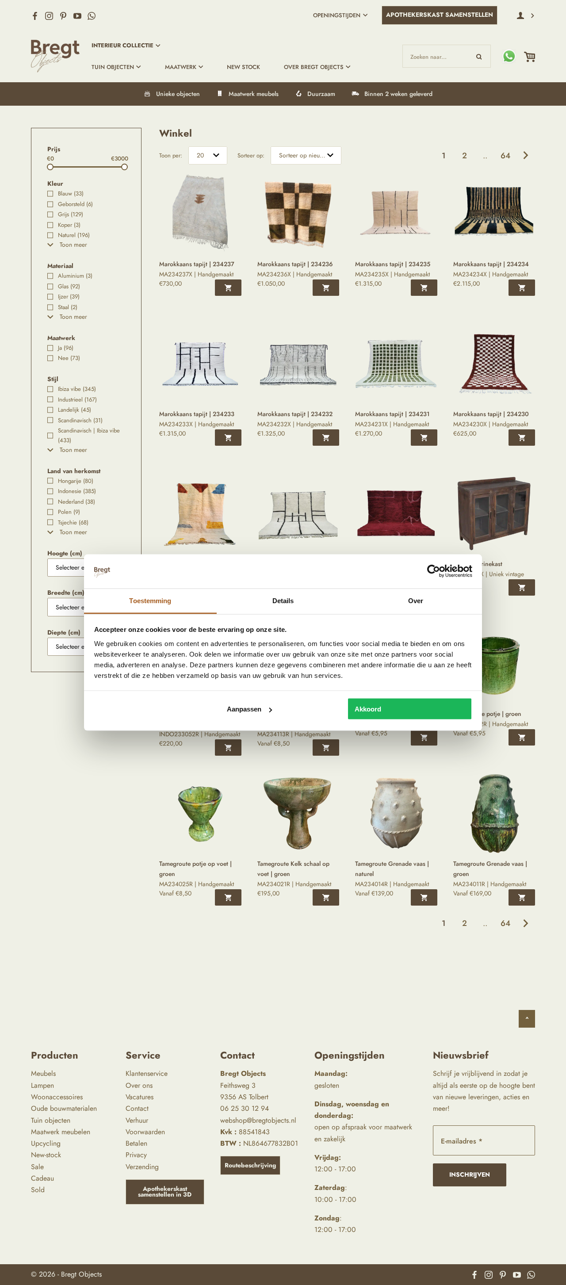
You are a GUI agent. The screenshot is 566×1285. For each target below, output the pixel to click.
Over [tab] (415, 600)
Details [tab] (283, 600)
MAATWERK (180, 67)
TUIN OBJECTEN (113, 67)
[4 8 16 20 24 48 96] (207, 155)
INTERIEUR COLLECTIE (122, 45)
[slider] (50, 167)
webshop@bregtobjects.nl (258, 1120)
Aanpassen (244, 709)
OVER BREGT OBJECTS (314, 67)
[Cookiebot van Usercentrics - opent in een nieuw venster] (433, 571)
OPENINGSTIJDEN (336, 15)
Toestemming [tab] (150, 600)
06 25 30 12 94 (244, 1108)
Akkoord (368, 709)
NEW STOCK (243, 67)
